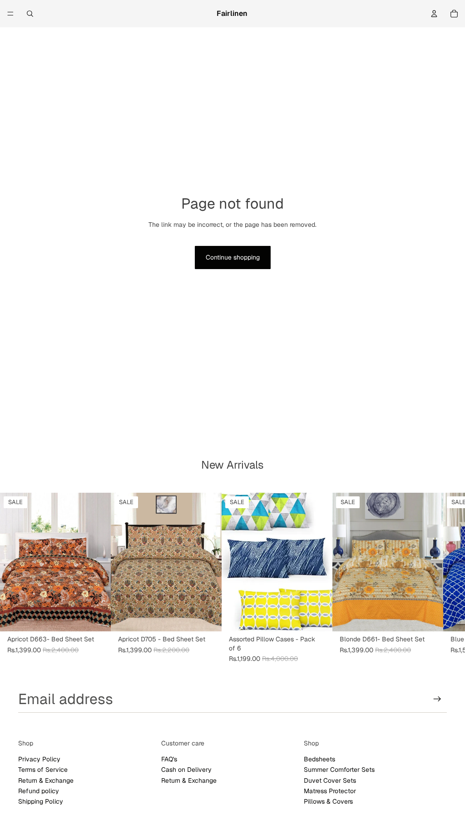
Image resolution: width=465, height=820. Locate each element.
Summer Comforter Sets (339, 769)
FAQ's (169, 759)
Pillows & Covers (328, 801)
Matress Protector (330, 791)
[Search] (30, 14)
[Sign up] (437, 699)
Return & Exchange (46, 780)
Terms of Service (43, 769)
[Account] (434, 14)
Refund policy (38, 791)
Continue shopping (233, 257)
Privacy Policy (39, 759)
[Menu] (10, 13)
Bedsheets (319, 759)
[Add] (97, 618)
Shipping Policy (40, 801)
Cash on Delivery (186, 769)
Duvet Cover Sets (330, 780)
